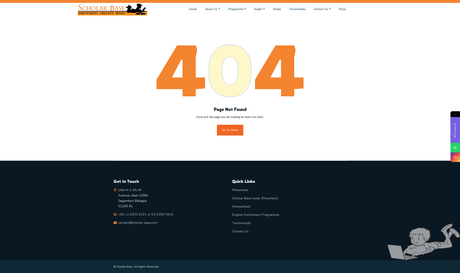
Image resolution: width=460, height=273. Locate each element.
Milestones (240, 190)
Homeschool (241, 206)
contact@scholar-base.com (137, 223)
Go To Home (230, 130)
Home (193, 9)
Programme (235, 9)
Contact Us (321, 9)
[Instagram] (455, 157)
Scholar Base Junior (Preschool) (255, 198)
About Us (211, 9)
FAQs (342, 9)
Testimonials (297, 9)
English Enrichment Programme (255, 215)
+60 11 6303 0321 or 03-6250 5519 (145, 214)
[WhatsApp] (455, 147)
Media (277, 9)
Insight (258, 9)
